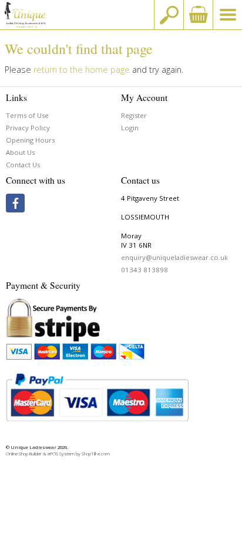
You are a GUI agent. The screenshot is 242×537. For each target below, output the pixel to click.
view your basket (198, 14)
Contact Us (23, 164)
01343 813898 (144, 269)
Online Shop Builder (24, 454)
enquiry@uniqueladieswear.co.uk (174, 257)
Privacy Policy (28, 127)
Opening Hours (30, 140)
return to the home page (81, 69)
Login (130, 127)
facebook (15, 203)
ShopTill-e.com (96, 454)
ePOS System (61, 454)
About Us (20, 152)
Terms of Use (27, 115)
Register (134, 115)
